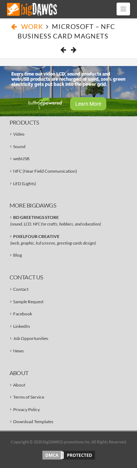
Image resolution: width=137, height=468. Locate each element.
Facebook (22, 314)
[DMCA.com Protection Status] (68, 455)
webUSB (21, 158)
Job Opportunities (30, 338)
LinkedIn (21, 326)
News (18, 351)
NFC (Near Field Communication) (45, 171)
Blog (17, 255)
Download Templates (33, 421)
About (19, 385)
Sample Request (28, 301)
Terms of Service (28, 397)
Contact (20, 289)
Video (18, 134)
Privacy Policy (26, 409)
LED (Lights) (24, 183)
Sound (19, 146)
